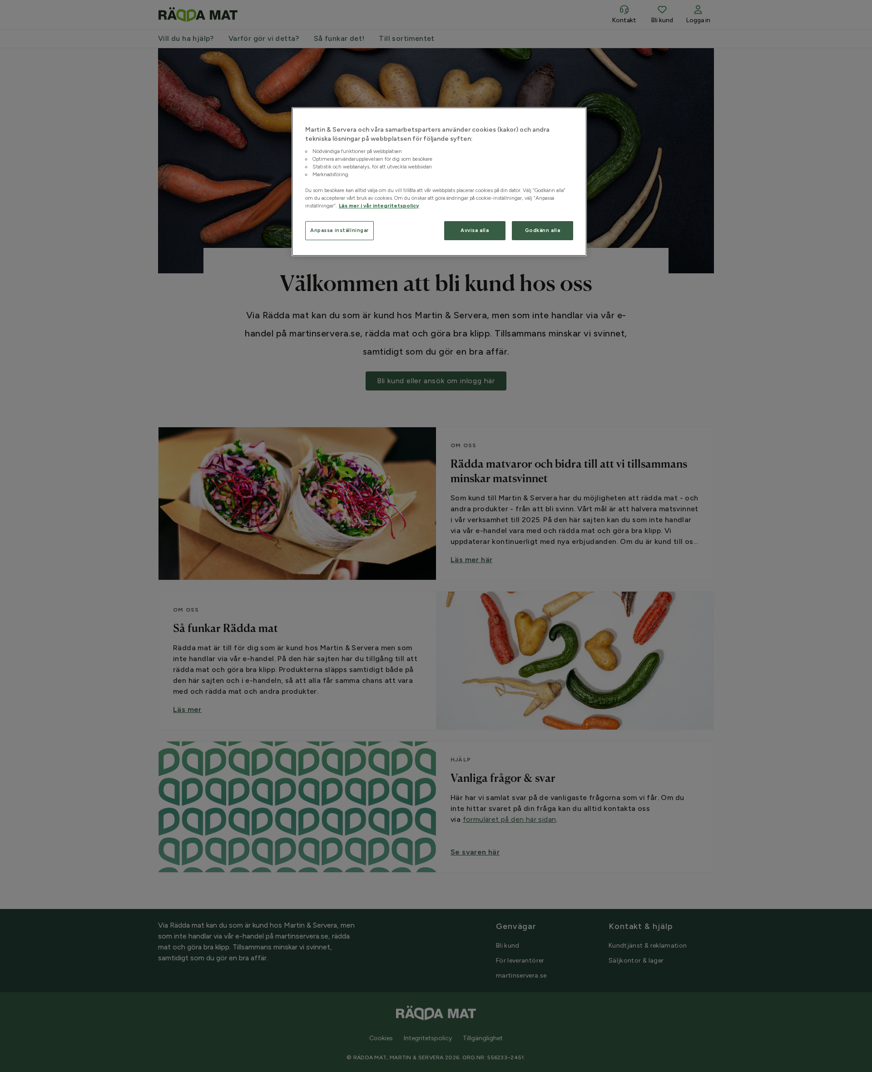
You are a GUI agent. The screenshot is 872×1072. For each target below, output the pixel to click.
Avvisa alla (475, 230)
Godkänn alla (542, 230)
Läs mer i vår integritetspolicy (379, 206)
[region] (439, 181)
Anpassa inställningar (339, 230)
